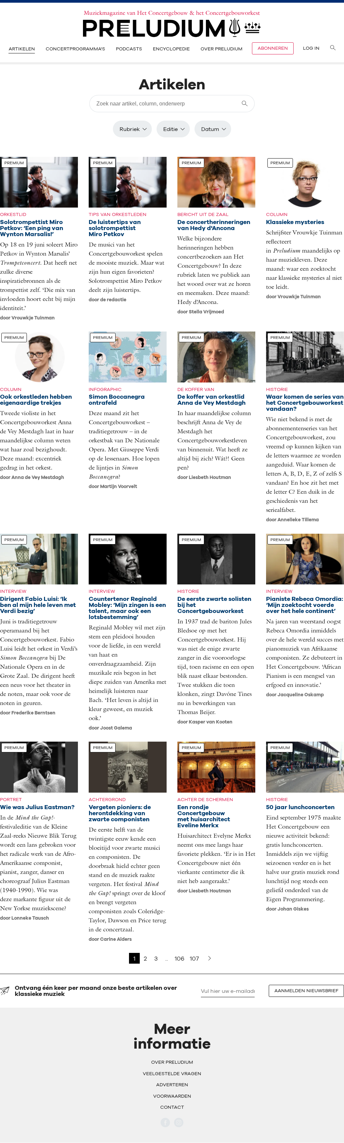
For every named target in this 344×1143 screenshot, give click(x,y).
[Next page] (209, 958)
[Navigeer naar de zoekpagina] (333, 48)
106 (179, 958)
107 (194, 958)
